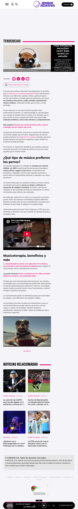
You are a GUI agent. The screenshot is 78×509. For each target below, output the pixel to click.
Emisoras (18, 477)
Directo (67, 4)
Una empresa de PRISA (39, 488)
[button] (7, 4)
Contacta (10, 477)
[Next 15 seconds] (49, 505)
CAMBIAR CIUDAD (66, 505)
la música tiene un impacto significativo (20, 93)
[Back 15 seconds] (39, 505)
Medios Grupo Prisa (39, 493)
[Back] (34, 505)
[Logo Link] (45, 4)
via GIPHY (27, 351)
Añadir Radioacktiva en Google (18, 84)
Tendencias (12, 41)
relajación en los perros (27, 137)
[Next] (53, 505)
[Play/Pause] (44, 505)
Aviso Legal (27, 477)
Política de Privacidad (40, 477)
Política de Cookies (54, 477)
